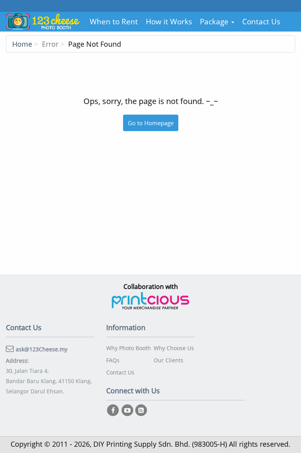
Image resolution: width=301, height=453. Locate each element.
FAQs (113, 360)
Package (215, 21)
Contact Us (261, 21)
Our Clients (168, 360)
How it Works (169, 21)
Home (22, 44)
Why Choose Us (174, 348)
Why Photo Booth (128, 348)
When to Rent (114, 21)
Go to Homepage (151, 123)
